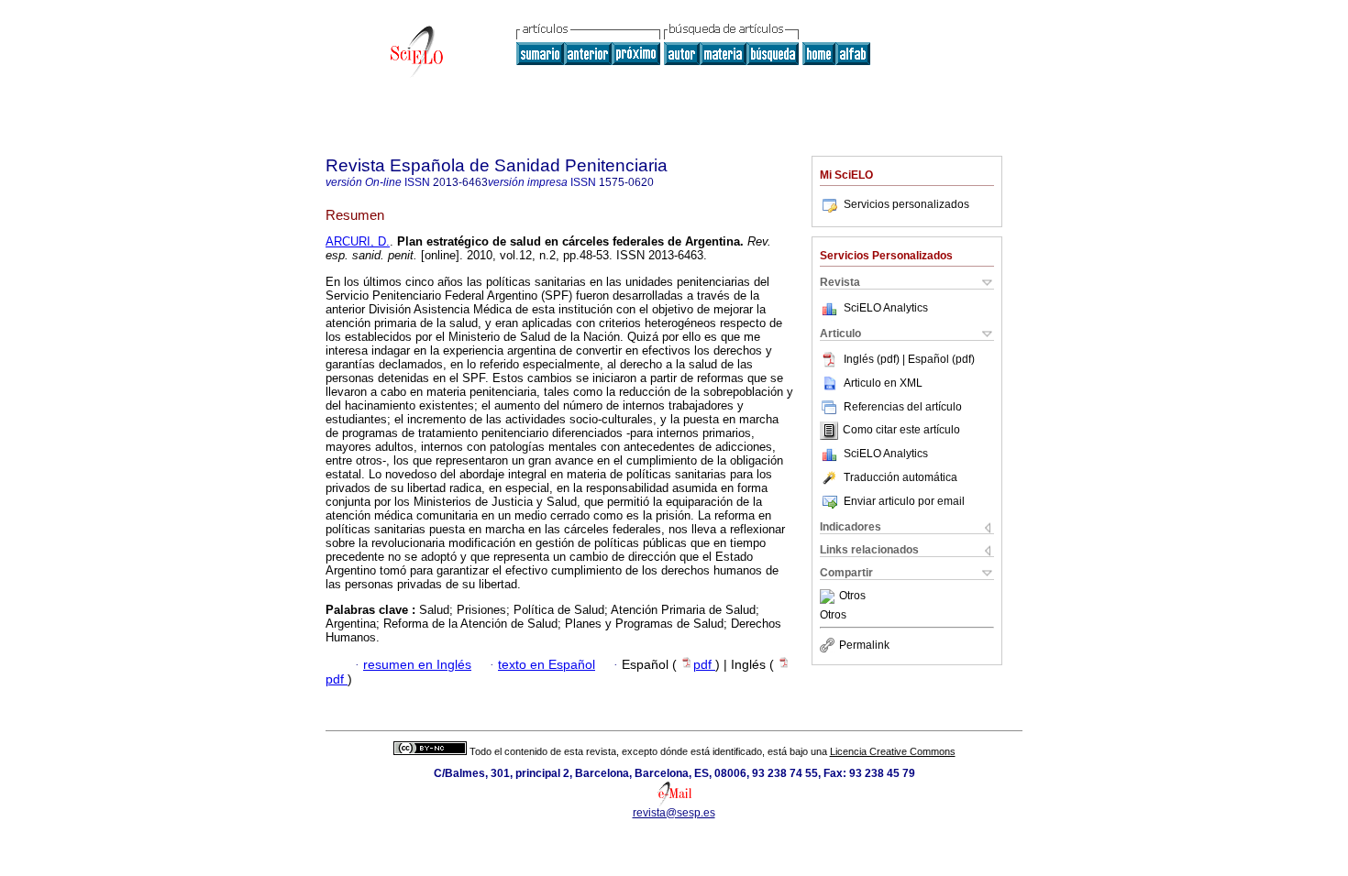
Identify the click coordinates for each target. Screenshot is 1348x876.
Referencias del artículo (903, 406)
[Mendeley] (829, 596)
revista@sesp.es (674, 812)
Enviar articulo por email (904, 501)
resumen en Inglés (417, 665)
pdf (704, 665)
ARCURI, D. (358, 241)
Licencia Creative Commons (893, 751)
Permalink (864, 645)
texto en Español (546, 665)
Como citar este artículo (901, 430)
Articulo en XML (883, 383)
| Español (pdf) (938, 359)
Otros (852, 596)
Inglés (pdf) (873, 359)
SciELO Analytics (886, 307)
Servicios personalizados (906, 204)
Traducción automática (900, 477)
